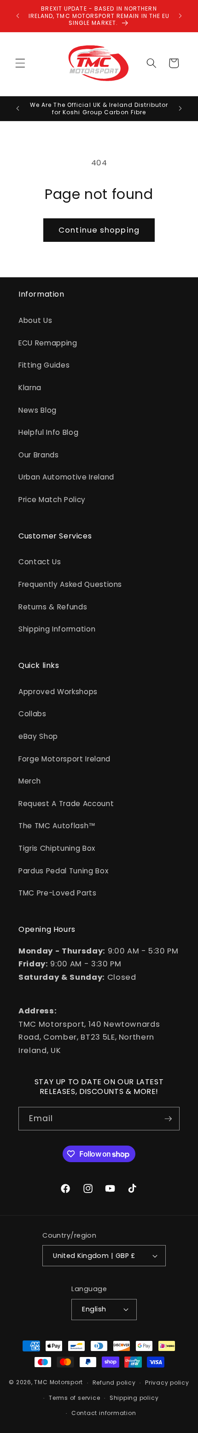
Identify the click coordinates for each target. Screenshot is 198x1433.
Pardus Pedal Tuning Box (63, 871)
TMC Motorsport (58, 1382)
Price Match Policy (52, 499)
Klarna (29, 387)
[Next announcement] (180, 16)
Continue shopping (99, 230)
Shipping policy (134, 1398)
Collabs (32, 714)
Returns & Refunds (52, 607)
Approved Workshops (58, 691)
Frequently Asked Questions (70, 584)
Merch (29, 781)
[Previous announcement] (18, 16)
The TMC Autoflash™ (57, 826)
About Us (35, 320)
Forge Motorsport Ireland (64, 759)
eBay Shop (38, 736)
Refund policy (114, 1382)
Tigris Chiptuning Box (56, 848)
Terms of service (74, 1398)
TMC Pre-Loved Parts (57, 893)
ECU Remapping (47, 343)
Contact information (103, 1413)
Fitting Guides (44, 365)
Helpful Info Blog (48, 432)
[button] (20, 63)
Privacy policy (167, 1382)
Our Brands (38, 455)
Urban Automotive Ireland (66, 477)
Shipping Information (56, 629)
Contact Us (39, 562)
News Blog (37, 410)
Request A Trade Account (66, 803)
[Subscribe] (168, 1119)
